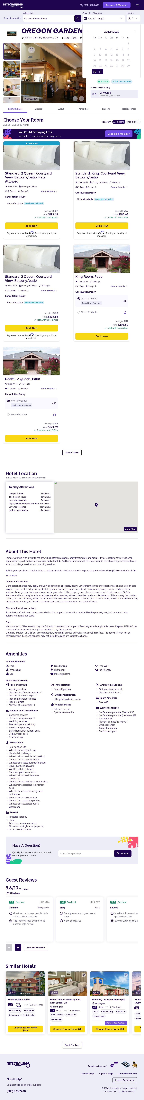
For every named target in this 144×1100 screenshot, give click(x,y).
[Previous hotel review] (9, 947)
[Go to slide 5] (106, 270)
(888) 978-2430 (91, 5)
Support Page (106, 1073)
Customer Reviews (127, 1073)
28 (122, 65)
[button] (101, 301)
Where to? (28, 13)
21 (123, 60)
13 (117, 54)
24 (100, 65)
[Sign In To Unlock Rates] (125, 312)
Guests (130, 13)
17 (100, 60)
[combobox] (48, 18)
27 (117, 65)
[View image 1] (11, 51)
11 (106, 54)
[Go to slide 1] (98, 270)
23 (94, 65)
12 (111, 54)
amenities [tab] (83, 109)
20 (117, 60)
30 (94, 71)
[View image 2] (11, 69)
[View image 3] (11, 87)
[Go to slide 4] (104, 270)
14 (123, 54)
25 (105, 65)
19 (111, 60)
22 (128, 60)
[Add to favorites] (31, 49)
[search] (77, 18)
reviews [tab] (106, 109)
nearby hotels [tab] (129, 109)
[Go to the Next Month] (135, 31)
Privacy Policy (128, 1091)
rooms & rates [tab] (15, 109)
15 (128, 54)
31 (100, 71)
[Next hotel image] (81, 98)
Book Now (31, 225)
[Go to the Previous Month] (88, 31)
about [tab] (61, 109)
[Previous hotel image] (75, 98)
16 (94, 60)
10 (100, 54)
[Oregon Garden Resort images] (53, 73)
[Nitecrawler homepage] (13, 5)
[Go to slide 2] (100, 270)
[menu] (137, 5)
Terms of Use (110, 1091)
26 (111, 65)
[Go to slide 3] (102, 270)
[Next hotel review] (18, 947)
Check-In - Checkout (92, 13)
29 (128, 65)
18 (106, 60)
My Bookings (87, 1073)
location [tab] (38, 109)
